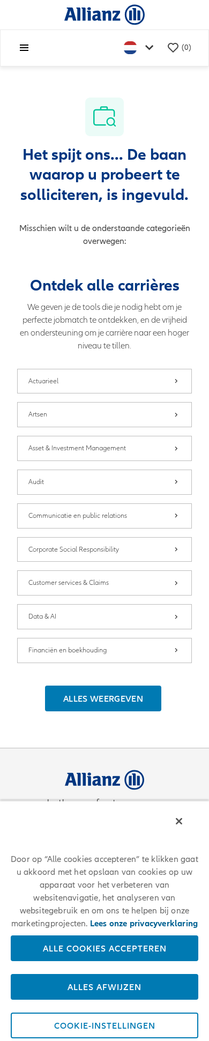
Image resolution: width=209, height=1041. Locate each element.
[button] (103, 698)
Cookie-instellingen (104, 1025)
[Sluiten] (179, 821)
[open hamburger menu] (24, 47)
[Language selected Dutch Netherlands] (141, 48)
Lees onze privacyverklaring (144, 923)
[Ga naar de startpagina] (104, 14)
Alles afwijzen (104, 987)
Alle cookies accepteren (105, 948)
